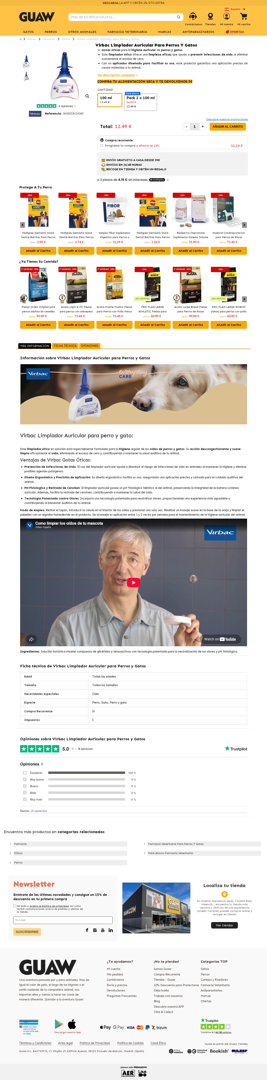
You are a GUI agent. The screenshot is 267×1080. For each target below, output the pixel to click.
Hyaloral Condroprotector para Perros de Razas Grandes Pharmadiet (228, 235)
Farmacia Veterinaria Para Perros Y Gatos (176, 844)
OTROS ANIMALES (82, 32)
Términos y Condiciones (35, 1043)
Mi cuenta (113, 969)
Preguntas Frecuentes (122, 996)
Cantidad (105, 89)
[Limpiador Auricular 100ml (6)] (26, 61)
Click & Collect (163, 1012)
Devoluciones (116, 990)
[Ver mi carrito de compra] (244, 16)
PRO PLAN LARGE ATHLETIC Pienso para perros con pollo (153, 310)
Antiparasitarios (211, 990)
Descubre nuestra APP (169, 1006)
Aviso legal (65, 1043)
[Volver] (20, 39)
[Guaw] (37, 17)
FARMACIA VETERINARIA (127, 32)
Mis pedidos (115, 974)
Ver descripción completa (116, 75)
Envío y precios (117, 985)
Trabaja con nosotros (168, 996)
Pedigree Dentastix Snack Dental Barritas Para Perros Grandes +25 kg (76, 235)
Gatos (205, 969)
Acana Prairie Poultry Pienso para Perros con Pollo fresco (114, 309)
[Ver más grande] (87, 98)
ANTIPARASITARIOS (198, 32)
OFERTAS (237, 32)
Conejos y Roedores (214, 979)
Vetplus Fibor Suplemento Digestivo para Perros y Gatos (114, 235)
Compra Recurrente (167, 974)
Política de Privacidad (95, 1043)
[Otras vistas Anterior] (20, 52)
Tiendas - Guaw (164, 979)
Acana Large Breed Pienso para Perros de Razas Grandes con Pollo (190, 310)
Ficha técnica (65, 346)
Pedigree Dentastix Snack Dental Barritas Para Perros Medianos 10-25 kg (38, 235)
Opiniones (89, 346)
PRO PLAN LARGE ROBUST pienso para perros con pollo (228, 309)
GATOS (28, 32)
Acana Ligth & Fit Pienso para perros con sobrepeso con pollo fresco (76, 310)
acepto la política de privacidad (49, 906)
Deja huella (161, 990)
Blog (157, 1001)
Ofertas (206, 1001)
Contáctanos (115, 979)
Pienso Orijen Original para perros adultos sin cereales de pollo (38, 310)
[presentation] (22, 225)
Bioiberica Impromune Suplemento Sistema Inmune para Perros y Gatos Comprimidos (190, 235)
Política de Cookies (130, 1043)
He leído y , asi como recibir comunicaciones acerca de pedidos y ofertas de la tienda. (50, 909)
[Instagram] (95, 930)
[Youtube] (103, 930)
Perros (18, 862)
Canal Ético (158, 1043)
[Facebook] (87, 930)
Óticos (18, 853)
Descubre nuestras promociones (227, 119)
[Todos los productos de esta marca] (35, 113)
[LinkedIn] (111, 930)
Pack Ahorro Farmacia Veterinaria (170, 853)
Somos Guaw (162, 969)
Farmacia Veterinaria (215, 985)
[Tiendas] (210, 20)
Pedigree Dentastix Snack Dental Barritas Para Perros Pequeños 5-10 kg (152, 235)
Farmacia (20, 844)
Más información (34, 346)
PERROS (51, 32)
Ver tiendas (224, 925)
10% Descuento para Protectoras (176, 985)
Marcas (164, 32)
